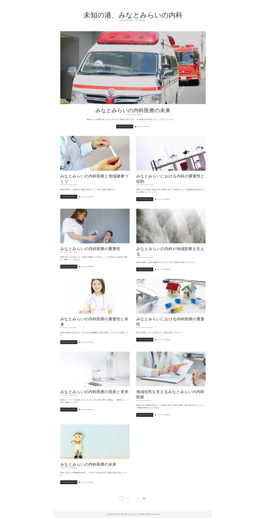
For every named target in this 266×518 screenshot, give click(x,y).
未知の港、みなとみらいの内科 (133, 14)
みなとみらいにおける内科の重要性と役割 (171, 153)
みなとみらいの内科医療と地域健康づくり (95, 153)
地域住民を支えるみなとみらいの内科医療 (171, 369)
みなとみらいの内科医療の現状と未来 (95, 369)
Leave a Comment (143, 126)
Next (144, 498)
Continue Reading (125, 127)
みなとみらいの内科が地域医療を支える (171, 226)
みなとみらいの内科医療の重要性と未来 (95, 296)
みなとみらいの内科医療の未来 (133, 67)
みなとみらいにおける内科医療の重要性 (171, 296)
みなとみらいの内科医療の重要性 (95, 226)
